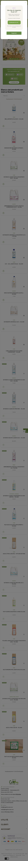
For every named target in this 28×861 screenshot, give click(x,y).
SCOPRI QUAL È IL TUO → (14, 22)
